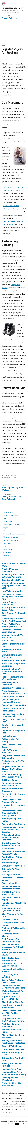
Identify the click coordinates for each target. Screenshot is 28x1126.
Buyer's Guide (8, 512)
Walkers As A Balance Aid (14, 660)
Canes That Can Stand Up (14, 705)
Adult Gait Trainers (11, 919)
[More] (16, 18)
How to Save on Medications (9, 603)
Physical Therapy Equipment (10, 570)
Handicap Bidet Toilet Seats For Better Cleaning (14, 1073)
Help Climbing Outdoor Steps (12, 745)
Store (5, 518)
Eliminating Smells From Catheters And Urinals (13, 575)
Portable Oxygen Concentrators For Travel (13, 692)
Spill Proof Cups (9, 780)
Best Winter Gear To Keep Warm (14, 564)
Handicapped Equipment (12, 8)
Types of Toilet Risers (12, 1046)
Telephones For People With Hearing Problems (12, 775)
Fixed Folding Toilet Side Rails (13, 806)
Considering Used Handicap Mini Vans (11, 701)
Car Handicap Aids (10, 883)
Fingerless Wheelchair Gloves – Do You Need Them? (12, 768)
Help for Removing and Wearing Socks (12, 678)
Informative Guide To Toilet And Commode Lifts (12, 671)
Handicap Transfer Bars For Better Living (13, 715)
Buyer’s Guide (8, 18)
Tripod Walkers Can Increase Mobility (11, 997)
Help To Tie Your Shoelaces (9, 751)
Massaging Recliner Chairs (11, 934)
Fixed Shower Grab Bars (13, 1049)
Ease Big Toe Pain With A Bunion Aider (13, 608)
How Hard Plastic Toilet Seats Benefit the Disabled (13, 829)
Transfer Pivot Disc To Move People (12, 893)
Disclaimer (7, 543)
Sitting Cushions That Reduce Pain (12, 1084)
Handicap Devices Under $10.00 (13, 953)
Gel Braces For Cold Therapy (11, 740)
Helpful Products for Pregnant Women (11, 801)
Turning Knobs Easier (12, 874)
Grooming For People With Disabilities (11, 784)
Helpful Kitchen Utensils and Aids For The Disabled (13, 1013)
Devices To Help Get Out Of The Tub (13, 795)
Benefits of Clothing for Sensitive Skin (13, 1006)
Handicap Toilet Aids (11, 1069)
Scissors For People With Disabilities (13, 664)
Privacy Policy (8, 549)
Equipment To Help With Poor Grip (13, 929)
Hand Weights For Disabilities (10, 683)
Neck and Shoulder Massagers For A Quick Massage (12, 946)
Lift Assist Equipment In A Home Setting (14, 709)
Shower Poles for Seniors (13, 866)
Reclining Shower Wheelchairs (10, 1078)
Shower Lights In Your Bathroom (12, 656)
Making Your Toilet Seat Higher (13, 923)
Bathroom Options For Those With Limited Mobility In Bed (12, 813)
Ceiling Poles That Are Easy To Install (12, 981)
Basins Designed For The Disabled (13, 762)
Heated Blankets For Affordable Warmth (11, 887)
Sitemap (6, 556)
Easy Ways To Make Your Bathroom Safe (13, 757)
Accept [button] (16, 1123)
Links (5, 546)
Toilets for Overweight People (12, 726)
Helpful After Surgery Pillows (12, 1053)
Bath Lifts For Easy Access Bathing (10, 959)
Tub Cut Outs (8, 640)
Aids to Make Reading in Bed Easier (13, 1036)
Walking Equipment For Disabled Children (12, 992)
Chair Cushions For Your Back (13, 915)
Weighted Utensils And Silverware (13, 790)
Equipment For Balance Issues (12, 879)
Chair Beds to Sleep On (12, 1002)
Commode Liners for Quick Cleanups (11, 630)
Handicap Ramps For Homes (11, 819)
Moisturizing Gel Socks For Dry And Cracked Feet (14, 619)
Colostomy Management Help (13, 731)
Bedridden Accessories (13, 688)
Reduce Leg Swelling (10, 477)
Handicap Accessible (10, 537)
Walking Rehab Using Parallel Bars (12, 1064)
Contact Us (7, 552)
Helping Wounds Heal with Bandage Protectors (13, 1041)
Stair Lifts (6, 531)
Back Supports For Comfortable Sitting (11, 940)
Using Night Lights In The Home (13, 645)
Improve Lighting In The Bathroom (13, 636)
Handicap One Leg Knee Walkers (13, 970)
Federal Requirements (11, 540)
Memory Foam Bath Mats (13, 696)
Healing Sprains (9, 736)
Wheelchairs (7, 521)
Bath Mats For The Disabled (10, 870)
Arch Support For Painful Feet (13, 614)
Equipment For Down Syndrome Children (11, 909)
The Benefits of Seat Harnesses (11, 1030)
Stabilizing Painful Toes (13, 580)
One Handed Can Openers (14, 824)
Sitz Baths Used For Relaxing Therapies (11, 844)
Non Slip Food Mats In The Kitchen (14, 904)
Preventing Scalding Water (11, 650)
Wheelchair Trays (10, 862)
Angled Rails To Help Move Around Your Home (13, 986)
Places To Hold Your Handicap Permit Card (12, 625)
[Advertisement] (14, 29)
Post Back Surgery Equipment (10, 1025)
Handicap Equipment (10, 475)
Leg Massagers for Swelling (10, 975)
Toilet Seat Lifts (9, 848)
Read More (22, 1124)
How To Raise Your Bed (12, 591)
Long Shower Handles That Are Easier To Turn (13, 1019)
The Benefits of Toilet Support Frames (12, 964)
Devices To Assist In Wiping (11, 898)
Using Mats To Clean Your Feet (14, 720)
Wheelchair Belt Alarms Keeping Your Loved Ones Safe (14, 585)
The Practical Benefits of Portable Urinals (13, 852)
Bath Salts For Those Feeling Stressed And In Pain (13, 596)
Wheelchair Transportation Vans (14, 534)
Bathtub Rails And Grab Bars (13, 1059)
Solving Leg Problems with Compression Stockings (12, 837)
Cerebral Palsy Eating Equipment (12, 858)
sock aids (17, 309)
